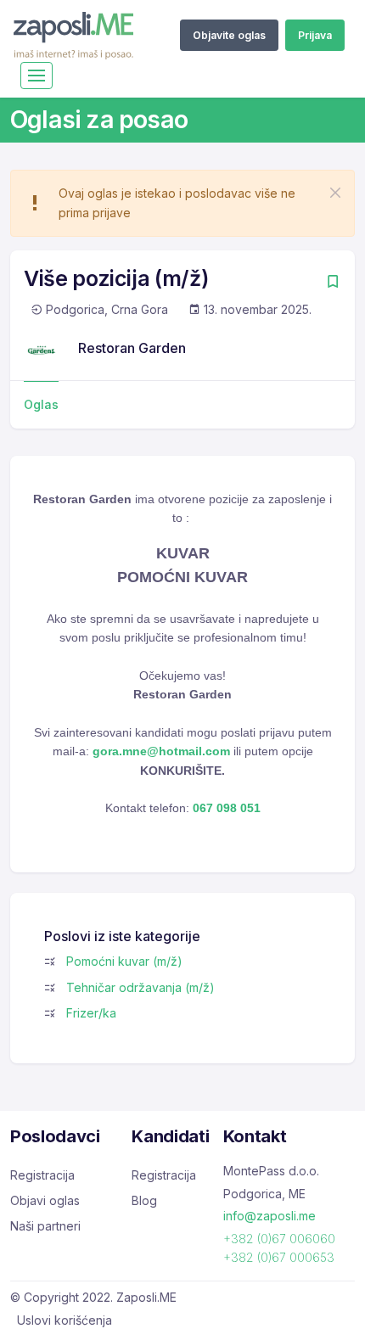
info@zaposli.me (269, 1215)
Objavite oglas (229, 35)
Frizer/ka (91, 1013)
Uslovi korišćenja (64, 1320)
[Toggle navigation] (36, 75)
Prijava (315, 35)
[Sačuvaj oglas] (332, 283)
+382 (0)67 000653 (278, 1257)
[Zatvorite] (335, 193)
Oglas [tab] (41, 404)
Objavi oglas (45, 1200)
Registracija (42, 1175)
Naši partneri (45, 1226)
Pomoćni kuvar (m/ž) (124, 961)
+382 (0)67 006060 (279, 1238)
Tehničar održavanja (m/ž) (140, 987)
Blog (144, 1200)
